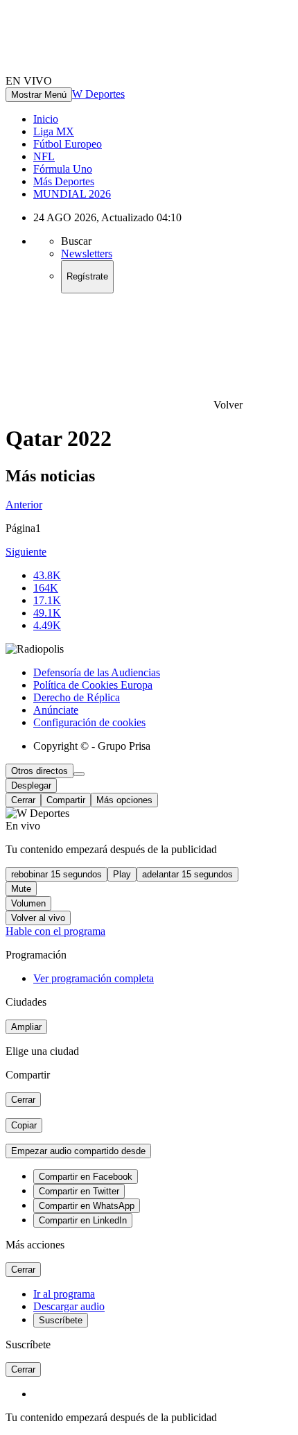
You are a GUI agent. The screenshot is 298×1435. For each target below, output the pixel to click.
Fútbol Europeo (67, 144)
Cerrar (23, 800)
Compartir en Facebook (85, 1176)
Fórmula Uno (62, 169)
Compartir (65, 800)
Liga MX (53, 131)
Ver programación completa (93, 978)
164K (45, 588)
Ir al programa (64, 1294)
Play (122, 874)
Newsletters (86, 253)
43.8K (47, 575)
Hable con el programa (55, 931)
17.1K (47, 600)
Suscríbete (60, 1320)
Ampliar (26, 1027)
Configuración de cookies (89, 722)
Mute (21, 889)
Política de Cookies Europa (92, 685)
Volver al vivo (38, 918)
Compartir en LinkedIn (83, 1220)
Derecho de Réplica (76, 697)
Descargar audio (69, 1306)
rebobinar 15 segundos (56, 874)
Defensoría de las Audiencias (96, 672)
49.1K (47, 613)
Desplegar (31, 785)
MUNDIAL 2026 (72, 194)
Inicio (45, 119)
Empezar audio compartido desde (78, 1151)
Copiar (24, 1125)
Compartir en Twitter (79, 1191)
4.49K (47, 625)
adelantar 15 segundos (187, 874)
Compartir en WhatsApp (86, 1206)
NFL (44, 156)
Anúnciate (55, 710)
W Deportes (98, 94)
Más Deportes (63, 181)
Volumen (28, 903)
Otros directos (39, 771)
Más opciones (124, 800)
